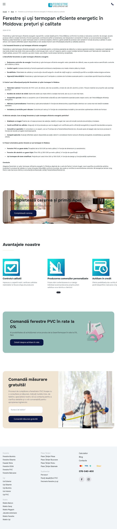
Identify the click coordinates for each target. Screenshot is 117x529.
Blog (12, 12)
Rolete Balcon (8, 503)
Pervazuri (44, 475)
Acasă (5, 12)
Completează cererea (23, 213)
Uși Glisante (7, 485)
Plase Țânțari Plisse (48, 456)
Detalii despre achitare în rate (26, 342)
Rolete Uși (6, 520)
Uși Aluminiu (7, 488)
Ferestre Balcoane (9, 473)
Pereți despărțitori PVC (49, 478)
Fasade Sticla (8, 463)
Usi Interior (7, 491)
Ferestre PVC (8, 470)
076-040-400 (86, 471)
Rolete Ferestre (8, 516)
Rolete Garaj (7, 506)
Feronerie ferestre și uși (49, 481)
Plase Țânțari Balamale (49, 466)
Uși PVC (6, 495)
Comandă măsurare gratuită (25, 419)
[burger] (4, 4)
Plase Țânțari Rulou (48, 463)
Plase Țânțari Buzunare (49, 460)
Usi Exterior (7, 481)
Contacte (83, 460)
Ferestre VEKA (8, 466)
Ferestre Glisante (9, 460)
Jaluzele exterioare (10, 513)
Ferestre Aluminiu (9, 456)
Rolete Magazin (8, 510)
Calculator (83, 453)
